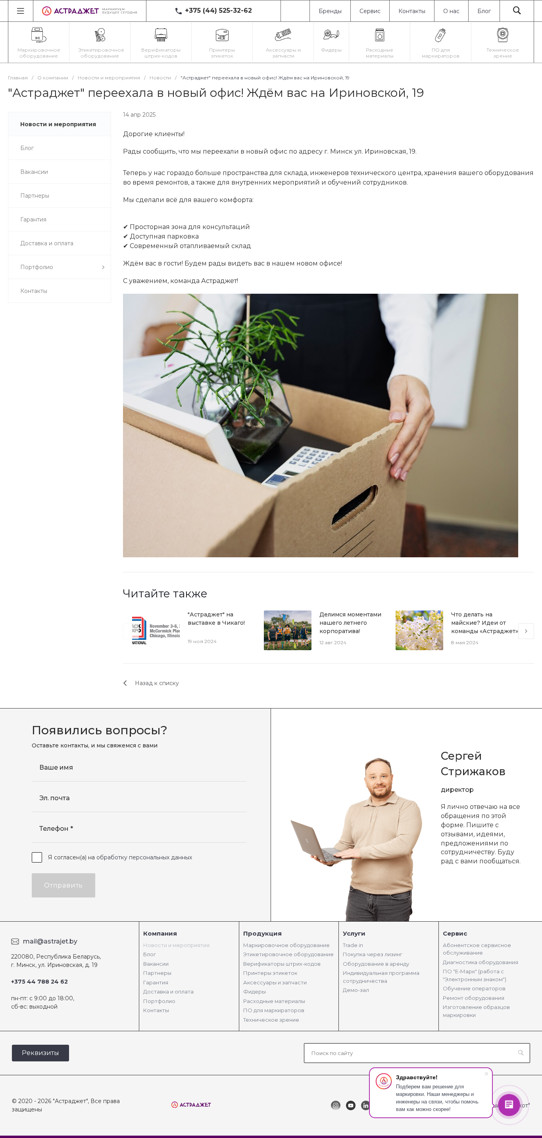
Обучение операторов (474, 988)
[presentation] (131, 631)
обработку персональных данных (144, 857)
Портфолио (159, 1001)
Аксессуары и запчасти (275, 982)
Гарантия (155, 982)
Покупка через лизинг (372, 954)
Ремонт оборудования (473, 998)
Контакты (411, 11)
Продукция (262, 933)
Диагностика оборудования (480, 962)
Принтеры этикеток (270, 973)
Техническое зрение (271, 1020)
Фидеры (254, 991)
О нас (451, 11)
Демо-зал (356, 990)
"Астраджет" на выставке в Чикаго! (216, 618)
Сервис (370, 11)
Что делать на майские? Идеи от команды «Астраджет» (484, 623)
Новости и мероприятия (176, 945)
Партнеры (157, 973)
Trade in (353, 945)
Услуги (354, 933)
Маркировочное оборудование (286, 945)
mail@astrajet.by (50, 941)
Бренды (330, 11)
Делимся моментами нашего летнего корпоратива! (350, 623)
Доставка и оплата (168, 991)
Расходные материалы (274, 1001)
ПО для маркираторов (273, 1010)
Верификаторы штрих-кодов (282, 964)
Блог (484, 11)
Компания (160, 933)
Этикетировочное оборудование (288, 954)
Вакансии (156, 964)
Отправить (63, 885)
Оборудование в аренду (376, 964)
